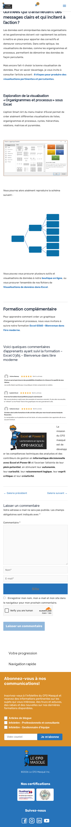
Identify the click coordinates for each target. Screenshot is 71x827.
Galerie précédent (15, 493)
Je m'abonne (50, 737)
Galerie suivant (57, 493)
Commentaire (11, 522)
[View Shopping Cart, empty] (35, 5)
